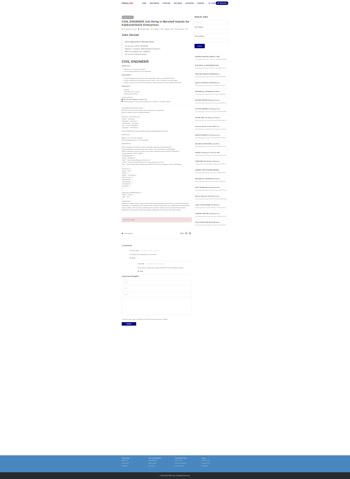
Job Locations (199, 36)
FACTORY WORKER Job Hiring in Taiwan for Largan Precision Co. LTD (218, 109)
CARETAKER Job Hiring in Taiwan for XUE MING (211, 161)
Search (200, 46)
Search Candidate (180, 463)
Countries (166, 3)
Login (212, 3)
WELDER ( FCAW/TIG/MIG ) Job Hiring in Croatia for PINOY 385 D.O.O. (218, 144)
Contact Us (125, 463)
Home (144, 3)
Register (223, 3)
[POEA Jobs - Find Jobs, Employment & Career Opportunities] (127, 3)
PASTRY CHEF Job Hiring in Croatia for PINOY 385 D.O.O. (214, 117)
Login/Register (153, 460)
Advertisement (179, 466)
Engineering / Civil (182, 29)
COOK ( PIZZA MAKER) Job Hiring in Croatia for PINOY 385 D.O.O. (217, 205)
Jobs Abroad (154, 3)
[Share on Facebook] (186, 233)
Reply (133, 258)
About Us (125, 460)
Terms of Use (206, 460)
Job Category (199, 27)
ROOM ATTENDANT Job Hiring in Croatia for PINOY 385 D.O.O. (215, 135)
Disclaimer (205, 466)
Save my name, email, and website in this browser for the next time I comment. (145, 319)
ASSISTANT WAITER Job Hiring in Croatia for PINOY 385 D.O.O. (216, 213)
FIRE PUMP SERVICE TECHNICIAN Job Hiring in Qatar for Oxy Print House (219, 74)
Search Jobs (152, 463)
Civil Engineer (128, 233)
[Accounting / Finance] (211, 31)
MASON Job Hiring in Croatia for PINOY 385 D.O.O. (212, 152)
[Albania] (211, 40)
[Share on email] (190, 233)
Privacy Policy (206, 463)
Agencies (200, 3)
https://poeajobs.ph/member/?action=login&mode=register (167, 267)
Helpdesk (125, 466)
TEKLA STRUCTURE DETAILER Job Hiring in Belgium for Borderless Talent (220, 222)
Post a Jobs (178, 460)
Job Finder (178, 3)
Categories (189, 3)
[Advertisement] (208, 261)
